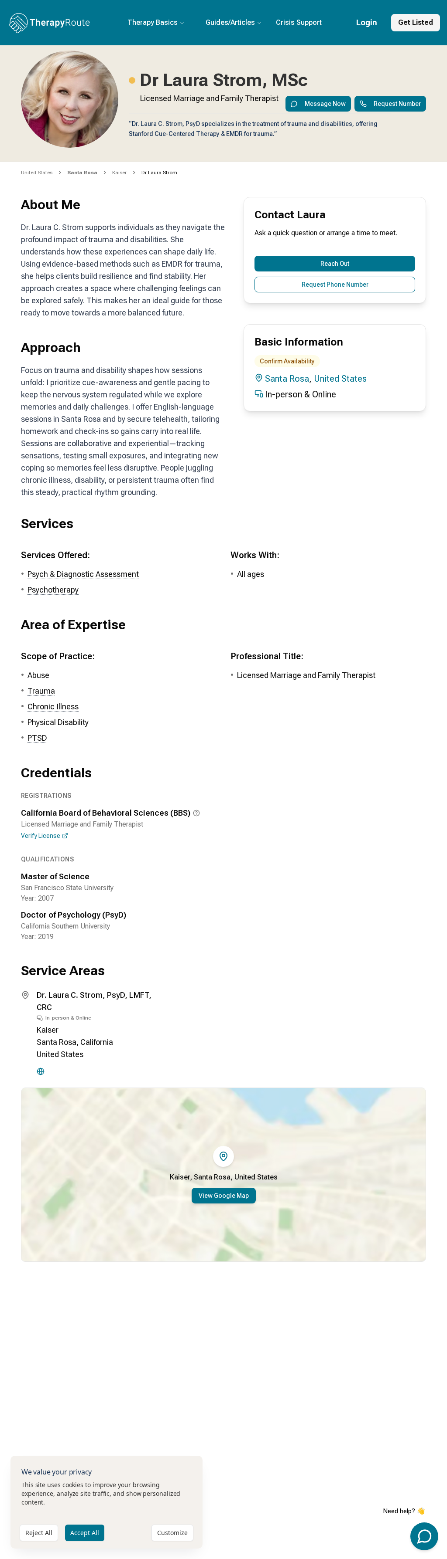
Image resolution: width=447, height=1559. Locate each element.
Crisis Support (299, 22)
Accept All (84, 1532)
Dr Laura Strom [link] (159, 172)
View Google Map (224, 1195)
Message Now (325, 103)
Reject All (38, 1532)
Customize (172, 1532)
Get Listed (415, 22)
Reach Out (334, 263)
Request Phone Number (335, 284)
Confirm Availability (287, 361)
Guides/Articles (230, 22)
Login (366, 22)
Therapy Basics (152, 22)
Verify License (40, 835)
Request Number (397, 103)
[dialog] (106, 1502)
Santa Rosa (287, 378)
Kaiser (119, 172)
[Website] (41, 1071)
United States (36, 172)
